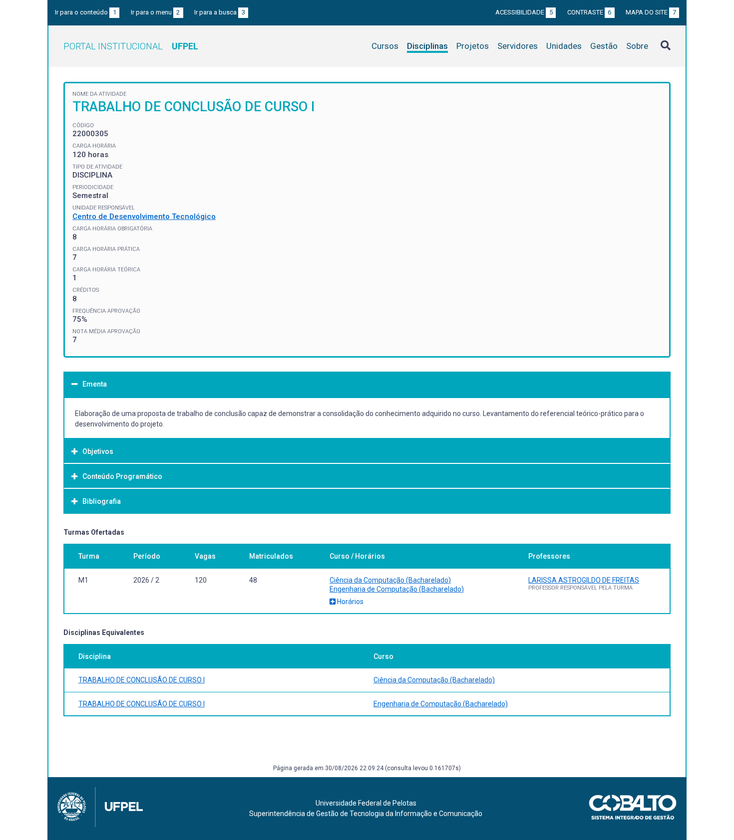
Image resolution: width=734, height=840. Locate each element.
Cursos (384, 46)
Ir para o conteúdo (85, 12)
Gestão (604, 46)
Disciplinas (427, 46)
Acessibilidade (524, 12)
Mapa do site (651, 12)
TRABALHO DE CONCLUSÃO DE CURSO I (141, 680)
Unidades (564, 46)
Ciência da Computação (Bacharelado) (390, 580)
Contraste (589, 12)
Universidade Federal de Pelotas (366, 803)
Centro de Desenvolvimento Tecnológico (144, 216)
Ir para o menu (155, 12)
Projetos (472, 46)
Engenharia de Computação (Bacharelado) (397, 589)
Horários (350, 602)
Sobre (637, 46)
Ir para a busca (219, 12)
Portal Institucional (130, 46)
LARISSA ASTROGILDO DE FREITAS (583, 580)
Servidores (517, 46)
